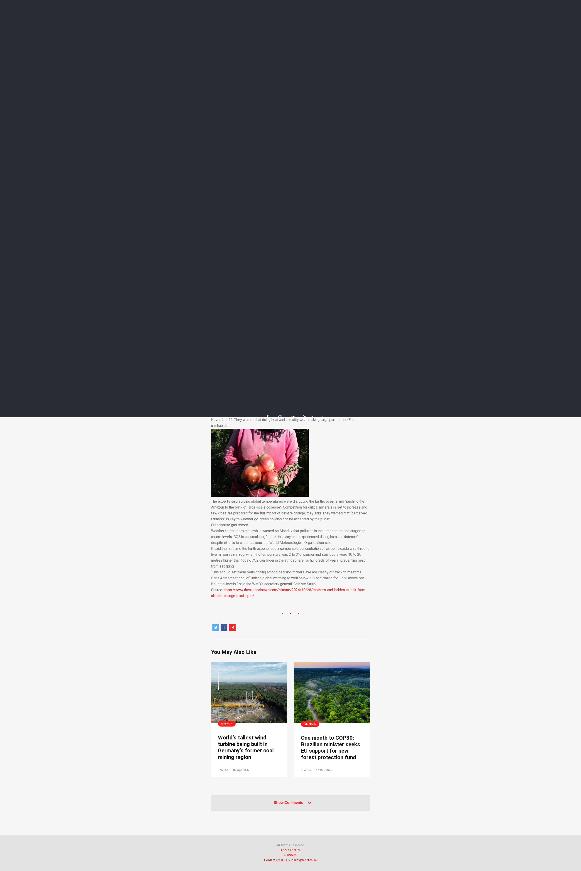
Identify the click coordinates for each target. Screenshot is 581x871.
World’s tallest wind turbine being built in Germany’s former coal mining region (246, 748)
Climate (310, 724)
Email (315, 417)
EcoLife (223, 770)
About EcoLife (291, 850)
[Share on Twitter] (215, 627)
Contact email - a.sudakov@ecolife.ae (290, 860)
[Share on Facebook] (224, 627)
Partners (290, 855)
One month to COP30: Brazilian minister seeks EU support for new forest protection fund (330, 748)
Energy (226, 724)
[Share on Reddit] (232, 627)
